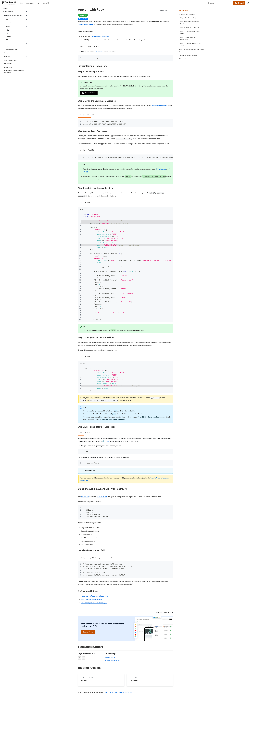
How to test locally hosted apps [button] (91, 599)
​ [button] (94, 31)
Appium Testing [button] (8, 11)
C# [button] (6, 43)
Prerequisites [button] (183, 10)
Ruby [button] (7, 30)
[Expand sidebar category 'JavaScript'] (26, 23)
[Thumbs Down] (83, 658)
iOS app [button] (85, 172)
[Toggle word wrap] (167, 157)
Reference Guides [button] (184, 59)
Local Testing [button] (8, 67)
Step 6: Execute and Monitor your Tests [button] (190, 44)
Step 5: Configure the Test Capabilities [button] (188, 38)
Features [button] (7, 56)
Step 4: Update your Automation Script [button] (190, 32)
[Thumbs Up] (79, 658)
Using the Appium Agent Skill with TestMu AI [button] (191, 50)
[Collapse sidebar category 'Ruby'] (26, 30)
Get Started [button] (239, 3)
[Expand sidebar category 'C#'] (26, 43)
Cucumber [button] (10, 34)
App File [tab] (82, 150)
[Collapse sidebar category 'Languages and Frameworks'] (26, 15)
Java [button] (7, 19)
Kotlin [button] (7, 47)
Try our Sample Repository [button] (187, 14)
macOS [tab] (82, 46)
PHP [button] (7, 40)
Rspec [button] (9, 36)
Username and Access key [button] (100, 36)
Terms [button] (111, 692)
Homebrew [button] (99, 52)
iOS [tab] (81, 202)
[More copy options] (170, 10)
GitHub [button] (45, 3)
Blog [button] (131, 692)
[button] (9, 3)
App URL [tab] (91, 150)
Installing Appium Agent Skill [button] (189, 55)
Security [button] (121, 692)
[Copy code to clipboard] (170, 57)
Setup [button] (6, 53)
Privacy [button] (116, 692)
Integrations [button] (8, 63)
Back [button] (6, 8)
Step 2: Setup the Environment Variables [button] (189, 23)
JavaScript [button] (9, 23)
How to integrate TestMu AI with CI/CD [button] (94, 603)
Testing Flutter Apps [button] (12, 49)
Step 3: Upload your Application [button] (190, 27)
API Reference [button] (30, 3)
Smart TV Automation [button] (10, 60)
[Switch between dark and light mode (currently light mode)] (247, 3)
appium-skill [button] (85, 497)
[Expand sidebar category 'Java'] (26, 19)
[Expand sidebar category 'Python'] (26, 26)
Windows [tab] (97, 46)
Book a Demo (88, 632)
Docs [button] (21, 3)
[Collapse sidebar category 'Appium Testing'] (26, 11)
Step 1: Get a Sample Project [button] (188, 18)
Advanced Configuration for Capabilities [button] (94, 596)
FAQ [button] (38, 3)
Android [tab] (87, 202)
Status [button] (107, 692)
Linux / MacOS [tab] (84, 115)
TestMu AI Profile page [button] (159, 106)
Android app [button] (162, 169)
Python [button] (8, 26)
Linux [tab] (89, 46)
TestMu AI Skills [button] (102, 497)
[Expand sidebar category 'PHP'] (26, 40)
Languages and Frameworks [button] (13, 15)
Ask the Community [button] (113, 660)
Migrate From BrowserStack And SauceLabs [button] (14, 71)
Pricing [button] (127, 692)
